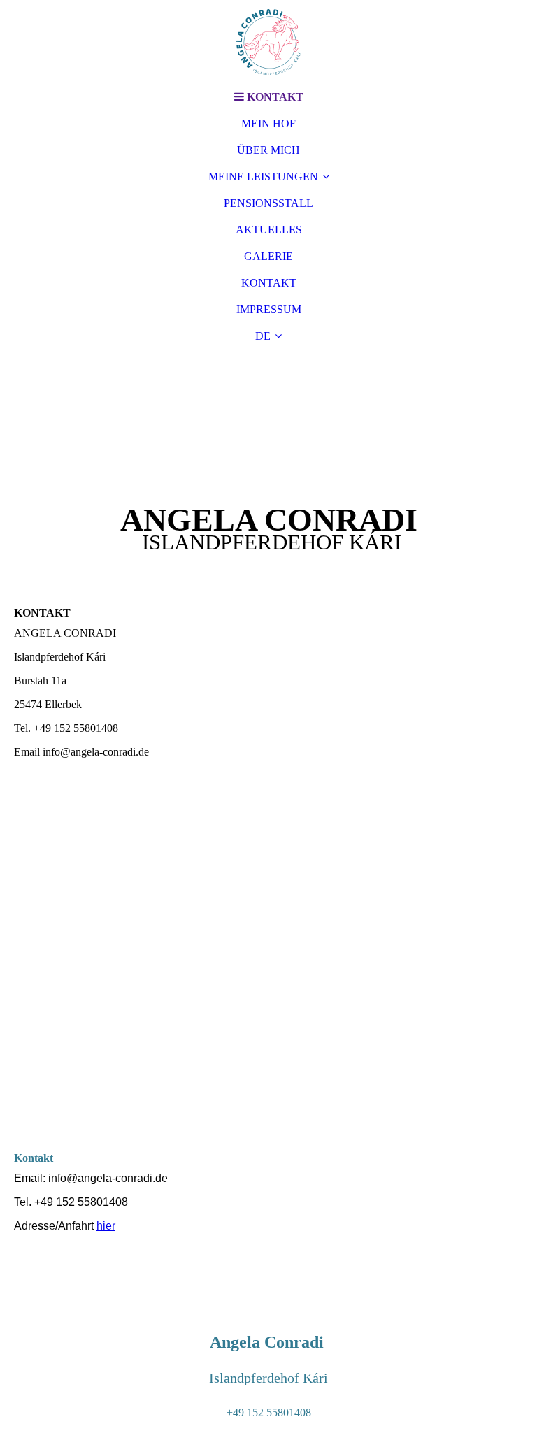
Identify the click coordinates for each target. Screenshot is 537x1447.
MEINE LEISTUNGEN (263, 176)
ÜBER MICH (268, 150)
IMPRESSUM (268, 309)
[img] (268, 42)
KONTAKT (268, 283)
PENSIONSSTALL (268, 203)
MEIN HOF (268, 123)
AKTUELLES (269, 230)
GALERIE (268, 256)
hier (105, 1226)
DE (263, 336)
